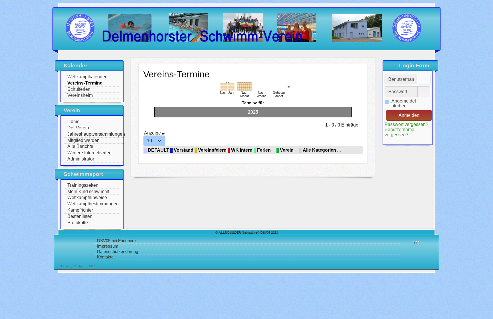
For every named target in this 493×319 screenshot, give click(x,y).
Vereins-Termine (84, 83)
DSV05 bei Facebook (117, 240)
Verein (287, 150)
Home (73, 121)
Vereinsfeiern (212, 150)
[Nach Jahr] (227, 86)
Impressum (107, 246)
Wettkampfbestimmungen (93, 203)
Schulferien (78, 89)
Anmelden (409, 115)
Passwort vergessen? (406, 124)
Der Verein (78, 127)
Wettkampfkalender (86, 76)
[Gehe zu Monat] (279, 86)
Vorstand (183, 150)
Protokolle (77, 222)
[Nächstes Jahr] (289, 86)
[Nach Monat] (244, 86)
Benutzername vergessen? (399, 132)
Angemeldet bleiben (403, 104)
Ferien (264, 150)
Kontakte (105, 256)
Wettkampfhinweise (87, 197)
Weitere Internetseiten (89, 152)
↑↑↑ (416, 242)
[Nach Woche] (261, 86)
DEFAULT (158, 150)
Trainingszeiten (82, 185)
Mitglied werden (83, 140)
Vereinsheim (80, 95)
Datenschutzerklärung (117, 251)
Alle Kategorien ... (322, 150)
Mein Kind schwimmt (88, 191)
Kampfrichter (80, 210)
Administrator (80, 159)
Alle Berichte (80, 146)
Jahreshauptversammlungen (96, 134)
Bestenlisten (79, 216)
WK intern (241, 150)
